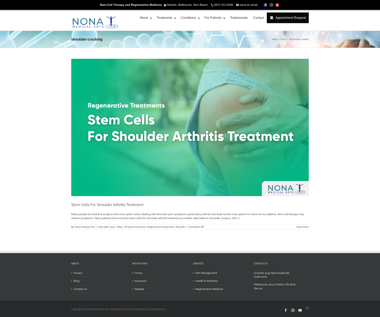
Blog (119, 227)
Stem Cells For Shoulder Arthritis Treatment (107, 205)
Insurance (140, 280)
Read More (303, 227)
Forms (138, 272)
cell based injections (134, 227)
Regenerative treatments (160, 227)
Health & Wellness (206, 280)
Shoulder (180, 227)
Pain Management (206, 272)
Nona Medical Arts (85, 227)
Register (139, 289)
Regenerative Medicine (209, 289)
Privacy (78, 272)
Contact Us (80, 289)
